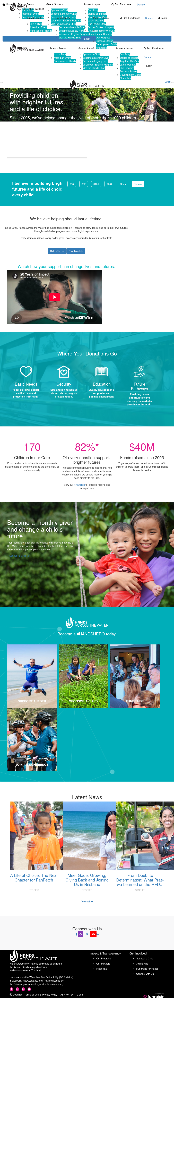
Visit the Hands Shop (70, 37)
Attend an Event (38, 27)
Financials (101, 47)
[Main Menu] (1, 82)
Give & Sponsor (63, 18)
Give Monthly (76, 251)
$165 (96, 184)
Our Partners (103, 963)
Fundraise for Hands (41, 30)
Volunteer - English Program (74, 34)
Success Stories (104, 41)
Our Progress (103, 37)
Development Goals (106, 44)
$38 (72, 184)
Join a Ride (36, 24)
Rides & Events (34, 18)
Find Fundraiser (131, 18)
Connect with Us (145, 973)
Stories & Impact (100, 18)
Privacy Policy (49, 994)
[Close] (172, 82)
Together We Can (105, 30)
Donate (149, 18)
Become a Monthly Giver (72, 27)
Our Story (101, 24)
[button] (32, 676)
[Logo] (26, 7)
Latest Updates (104, 34)
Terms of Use (31, 994)
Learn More (65, 152)
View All (85, 901)
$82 (84, 184)
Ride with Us (57, 251)
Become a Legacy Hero (71, 30)
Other (123, 184)
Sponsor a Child (67, 24)
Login (163, 18)
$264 (109, 184)
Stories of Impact (105, 27)
